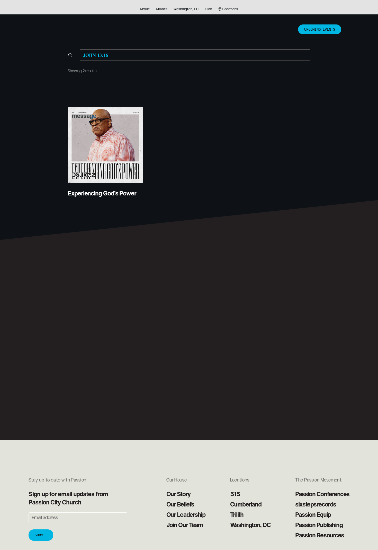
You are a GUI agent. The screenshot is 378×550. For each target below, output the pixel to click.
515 (235, 494)
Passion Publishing (319, 525)
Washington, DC (186, 9)
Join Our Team (184, 525)
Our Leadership (185, 514)
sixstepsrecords (315, 504)
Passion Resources (319, 535)
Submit (41, 535)
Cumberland (246, 504)
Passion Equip (313, 514)
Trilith (237, 514)
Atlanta (161, 9)
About (145, 9)
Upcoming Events (319, 29)
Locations (230, 9)
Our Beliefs (180, 504)
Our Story (178, 494)
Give (208, 9)
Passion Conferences (322, 494)
